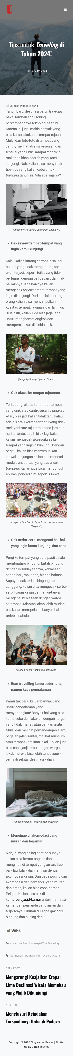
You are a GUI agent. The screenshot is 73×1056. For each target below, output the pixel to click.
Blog (25, 943)
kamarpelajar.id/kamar (23, 899)
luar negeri (35, 943)
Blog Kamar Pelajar (42, 1042)
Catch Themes (40, 1046)
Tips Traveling (50, 943)
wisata (56, 955)
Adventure (16, 943)
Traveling (45, 955)
